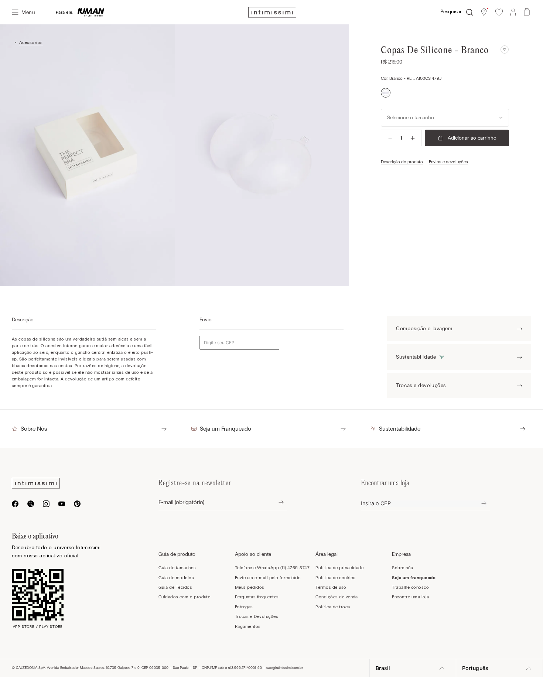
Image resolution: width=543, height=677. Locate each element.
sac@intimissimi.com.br (284, 668)
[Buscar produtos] (469, 12)
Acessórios (31, 42)
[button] (484, 12)
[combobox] (433, 12)
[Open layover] (275, 502)
